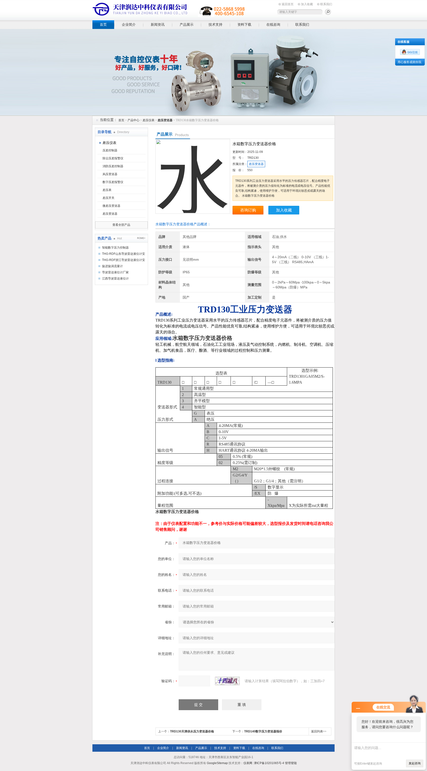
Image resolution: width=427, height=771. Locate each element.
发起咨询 (415, 763)
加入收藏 (307, 4)
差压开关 (108, 198)
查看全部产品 (121, 225)
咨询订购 (248, 210)
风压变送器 (110, 174)
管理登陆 (291, 763)
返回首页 (288, 4)
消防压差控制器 (113, 166)
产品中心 (133, 120)
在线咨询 (273, 24)
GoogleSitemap (217, 763)
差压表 (107, 190)
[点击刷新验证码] (227, 681)
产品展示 (186, 24)
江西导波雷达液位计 (115, 278)
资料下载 (244, 24)
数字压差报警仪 (113, 182)
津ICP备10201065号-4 (269, 763)
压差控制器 (110, 150)
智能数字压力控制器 (115, 247)
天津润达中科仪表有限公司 (169, 9)
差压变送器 (110, 213)
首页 (103, 24)
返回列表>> (318, 731)
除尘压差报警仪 (113, 158)
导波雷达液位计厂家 (115, 272)
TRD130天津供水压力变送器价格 (192, 731)
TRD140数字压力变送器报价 (263, 731)
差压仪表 (148, 120)
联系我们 (326, 4)
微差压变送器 (111, 206)
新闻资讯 (158, 24)
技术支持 (215, 24)
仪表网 (247, 763)
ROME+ (141, 238)
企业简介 (129, 24)
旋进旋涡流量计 (112, 266)
